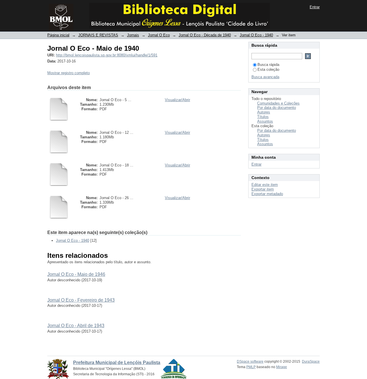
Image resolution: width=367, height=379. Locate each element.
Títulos (263, 117)
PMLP (251, 367)
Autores (263, 112)
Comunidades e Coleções (278, 103)
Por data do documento (276, 107)
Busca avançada (265, 77)
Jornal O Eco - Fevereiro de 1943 (81, 300)
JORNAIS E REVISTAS (98, 35)
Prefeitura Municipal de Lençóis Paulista (116, 362)
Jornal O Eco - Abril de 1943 (75, 325)
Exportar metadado (267, 194)
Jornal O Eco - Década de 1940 (205, 35)
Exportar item (262, 189)
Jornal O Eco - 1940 (256, 35)
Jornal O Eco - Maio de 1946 (76, 274)
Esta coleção (268, 69)
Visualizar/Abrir (177, 100)
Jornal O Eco (159, 35)
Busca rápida (268, 64)
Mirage (281, 367)
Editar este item (264, 184)
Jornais (133, 35)
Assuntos (265, 121)
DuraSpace (311, 362)
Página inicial (58, 35)
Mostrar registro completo (68, 73)
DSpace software (250, 362)
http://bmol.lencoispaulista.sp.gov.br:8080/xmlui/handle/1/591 (106, 55)
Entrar (315, 7)
